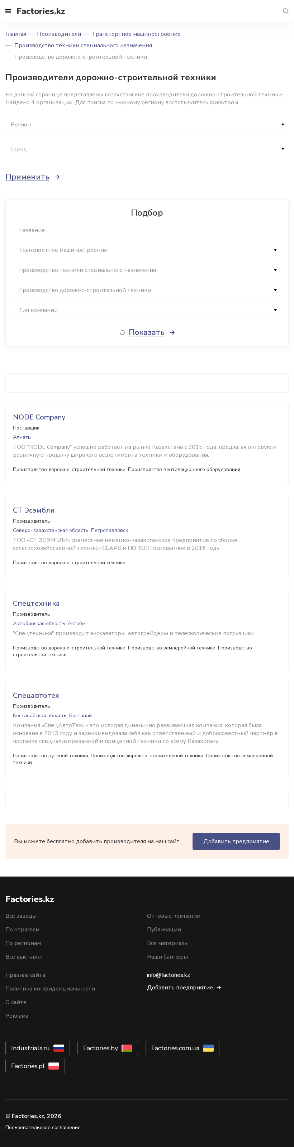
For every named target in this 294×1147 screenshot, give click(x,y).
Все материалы (168, 943)
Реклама (16, 1016)
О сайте (16, 1002)
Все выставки (24, 957)
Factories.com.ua (175, 1048)
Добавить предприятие (236, 841)
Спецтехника (36, 603)
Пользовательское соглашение (43, 1127)
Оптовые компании (173, 916)
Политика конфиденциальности (50, 989)
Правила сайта (25, 975)
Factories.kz (40, 11)
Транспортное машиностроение (136, 34)
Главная (15, 34)
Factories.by (100, 1048)
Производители (59, 34)
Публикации (164, 930)
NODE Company (39, 417)
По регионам (23, 943)
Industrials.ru (30, 1048)
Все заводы (21, 916)
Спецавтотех (36, 695)
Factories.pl (28, 1066)
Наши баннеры (167, 957)
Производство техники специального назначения (83, 45)
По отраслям (22, 930)
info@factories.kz (168, 975)
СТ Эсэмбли (34, 510)
